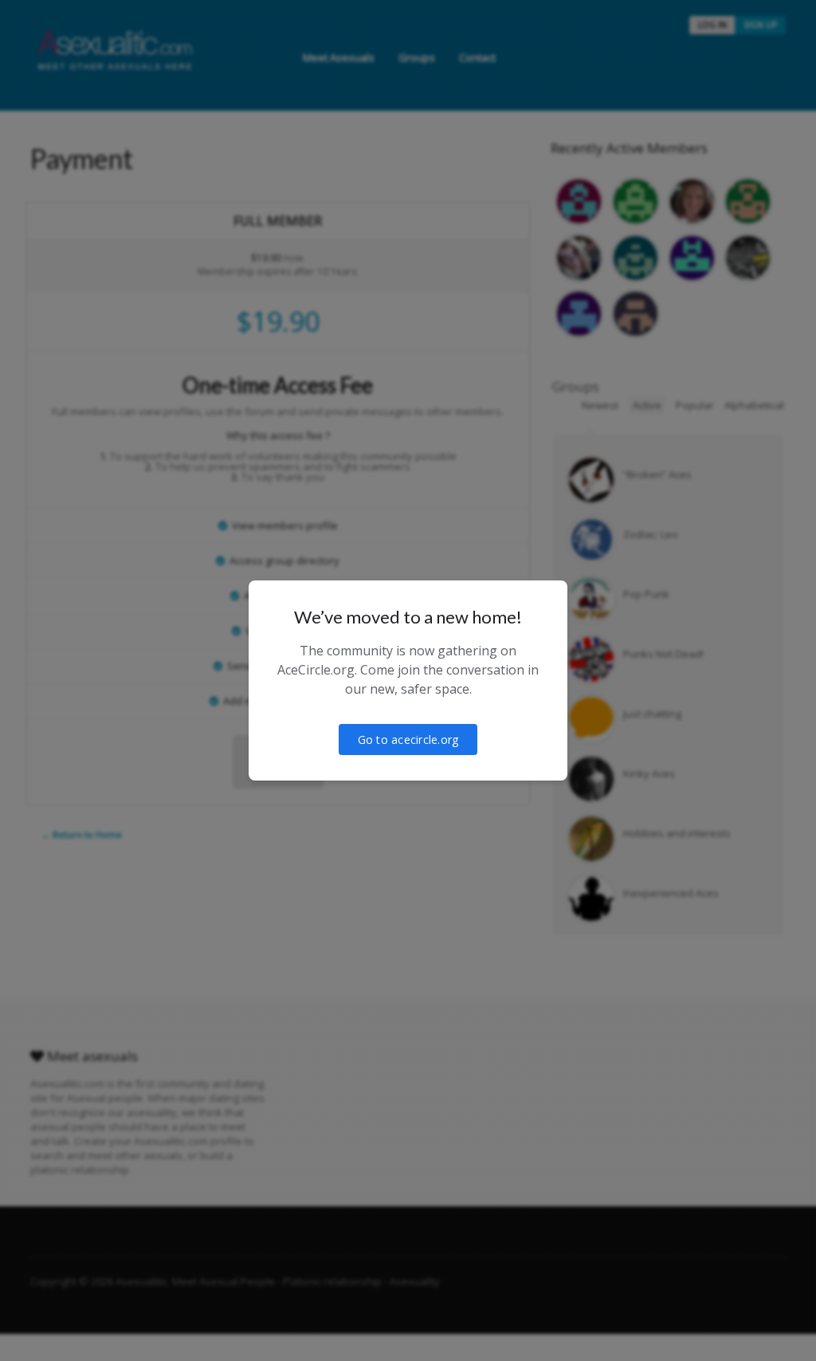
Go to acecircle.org (408, 739)
